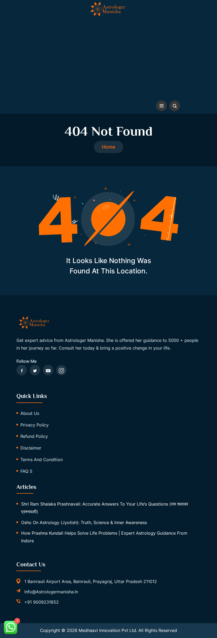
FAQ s (26, 471)
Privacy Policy (34, 425)
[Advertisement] (108, 58)
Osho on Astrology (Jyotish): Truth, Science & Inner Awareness (84, 522)
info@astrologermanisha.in (51, 591)
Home (108, 147)
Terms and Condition (41, 459)
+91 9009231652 (41, 602)
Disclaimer (30, 448)
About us (29, 413)
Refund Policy (34, 436)
